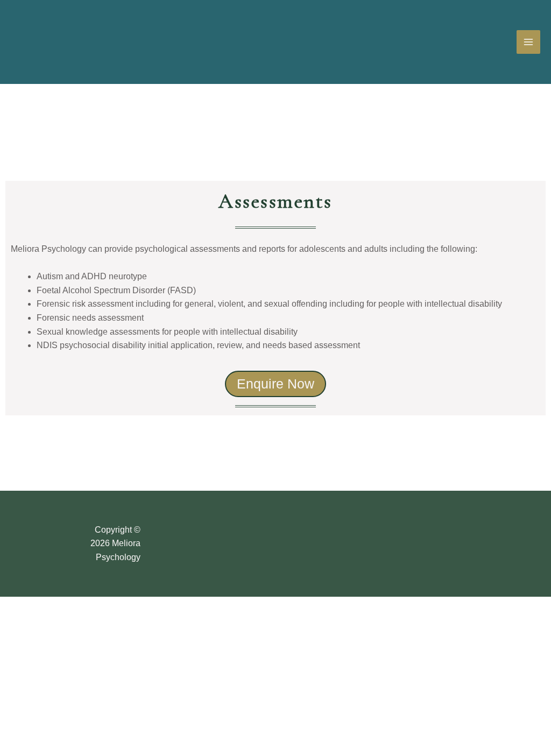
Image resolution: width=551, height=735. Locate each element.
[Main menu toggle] (528, 42)
